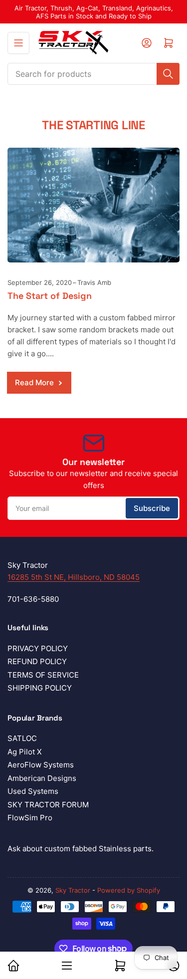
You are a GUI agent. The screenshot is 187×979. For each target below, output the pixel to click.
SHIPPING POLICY (39, 688)
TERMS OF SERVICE (43, 675)
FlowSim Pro (29, 817)
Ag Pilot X (24, 751)
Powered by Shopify (128, 890)
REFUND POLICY (37, 661)
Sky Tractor (72, 890)
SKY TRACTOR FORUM (48, 804)
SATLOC (22, 738)
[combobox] (93, 74)
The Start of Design (49, 295)
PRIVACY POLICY (37, 648)
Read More (34, 382)
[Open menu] (18, 43)
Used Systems (32, 791)
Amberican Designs (41, 778)
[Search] (168, 73)
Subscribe (152, 508)
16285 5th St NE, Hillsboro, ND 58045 (73, 577)
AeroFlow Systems (40, 764)
